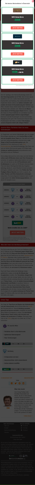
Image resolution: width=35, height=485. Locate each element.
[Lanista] (17, 10)
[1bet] (17, 62)
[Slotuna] (17, 36)
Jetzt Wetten (17, 28)
